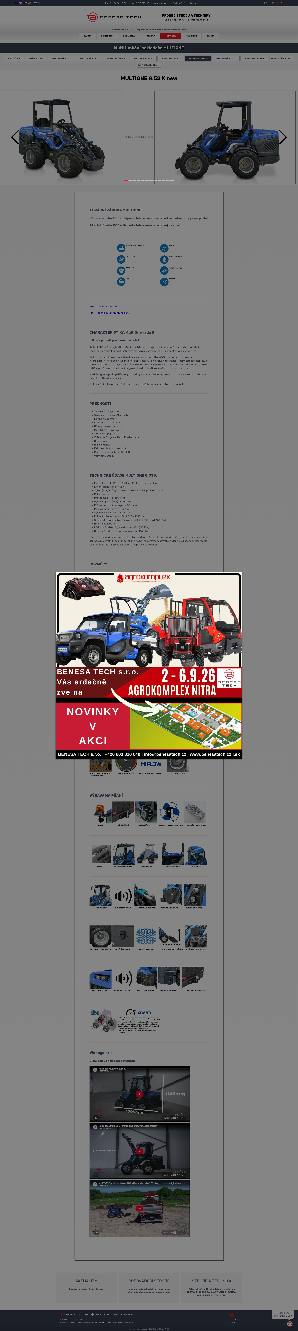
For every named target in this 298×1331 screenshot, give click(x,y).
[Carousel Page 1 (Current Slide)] (126, 180)
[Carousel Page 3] (134, 180)
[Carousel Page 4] (138, 180)
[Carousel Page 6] (147, 180)
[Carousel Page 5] (143, 180)
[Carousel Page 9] (159, 180)
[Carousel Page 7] (151, 180)
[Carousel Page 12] (172, 180)
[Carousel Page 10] (164, 180)
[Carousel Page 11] (168, 180)
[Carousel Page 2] (130, 180)
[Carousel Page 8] (155, 180)
